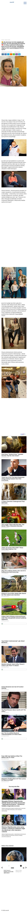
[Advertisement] (14, 21)
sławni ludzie (17, 52)
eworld (12, 2)
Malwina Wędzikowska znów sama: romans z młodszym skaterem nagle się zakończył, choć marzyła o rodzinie (13, 829)
